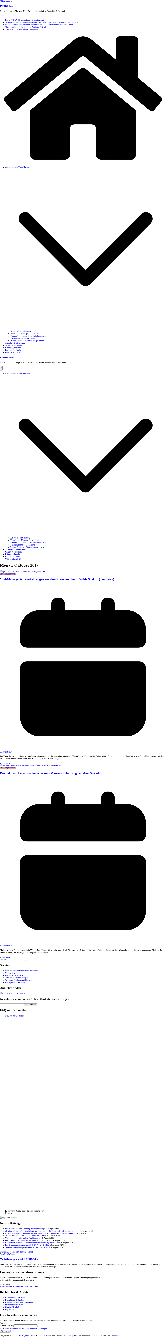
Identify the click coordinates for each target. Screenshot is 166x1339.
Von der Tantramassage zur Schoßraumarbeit (28, 336)
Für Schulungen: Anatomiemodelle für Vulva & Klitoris (28, 1245)
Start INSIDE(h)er (7, 1254)
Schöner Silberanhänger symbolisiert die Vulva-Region (27, 1247)
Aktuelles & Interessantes (15, 343)
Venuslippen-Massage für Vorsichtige (25, 334)
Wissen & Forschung (13, 345)
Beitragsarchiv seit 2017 (15, 982)
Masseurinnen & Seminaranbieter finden (21, 971)
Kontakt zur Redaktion (14, 1300)
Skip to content (6, 1)
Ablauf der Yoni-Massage (20, 331)
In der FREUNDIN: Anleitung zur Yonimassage (25, 20)
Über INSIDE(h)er (13, 352)
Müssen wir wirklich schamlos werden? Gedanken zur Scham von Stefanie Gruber (39, 25)
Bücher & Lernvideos (14, 975)
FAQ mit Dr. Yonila (13, 350)
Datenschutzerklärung (14, 1305)
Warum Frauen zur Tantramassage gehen (27, 341)
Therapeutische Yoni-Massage (22, 338)
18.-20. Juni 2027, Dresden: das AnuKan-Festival (25, 27)
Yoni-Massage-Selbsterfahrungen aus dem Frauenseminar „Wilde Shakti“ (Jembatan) (57, 579)
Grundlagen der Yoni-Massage (17, 167)
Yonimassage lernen (13, 973)
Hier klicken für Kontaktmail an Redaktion (19, 1287)
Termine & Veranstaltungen (16, 978)
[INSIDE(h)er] (83, 163)
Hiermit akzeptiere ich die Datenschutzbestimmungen (25, 1328)
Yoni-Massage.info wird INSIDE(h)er (19, 1259)
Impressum (9, 1309)
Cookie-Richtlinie (12, 1307)
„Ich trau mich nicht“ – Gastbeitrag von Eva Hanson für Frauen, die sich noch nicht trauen (42, 22)
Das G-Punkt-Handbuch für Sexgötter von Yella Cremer (28, 1240)
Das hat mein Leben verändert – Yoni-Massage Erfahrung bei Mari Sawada (50, 773)
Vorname (3, 1323)
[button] (85, 329)
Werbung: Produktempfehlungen (18, 980)
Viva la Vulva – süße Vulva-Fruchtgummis (22, 29)
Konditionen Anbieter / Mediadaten (19, 1302)
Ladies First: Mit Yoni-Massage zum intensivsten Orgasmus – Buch (32, 1243)
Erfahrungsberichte (13, 348)
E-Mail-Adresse (6, 1326)
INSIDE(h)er (7, 6)
